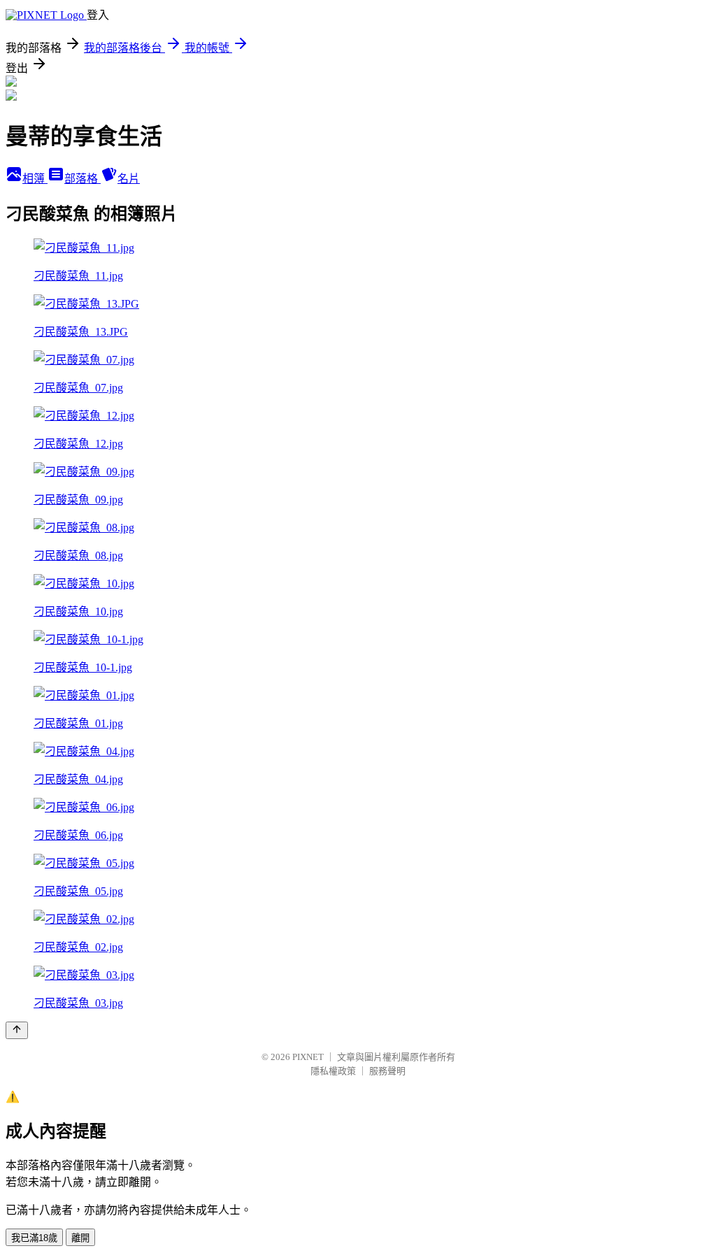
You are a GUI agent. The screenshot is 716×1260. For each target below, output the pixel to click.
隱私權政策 (333, 1071)
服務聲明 (387, 1071)
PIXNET (308, 1057)
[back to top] (17, 1030)
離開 (80, 1238)
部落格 (82, 179)
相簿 (35, 179)
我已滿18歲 (34, 1238)
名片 (128, 179)
